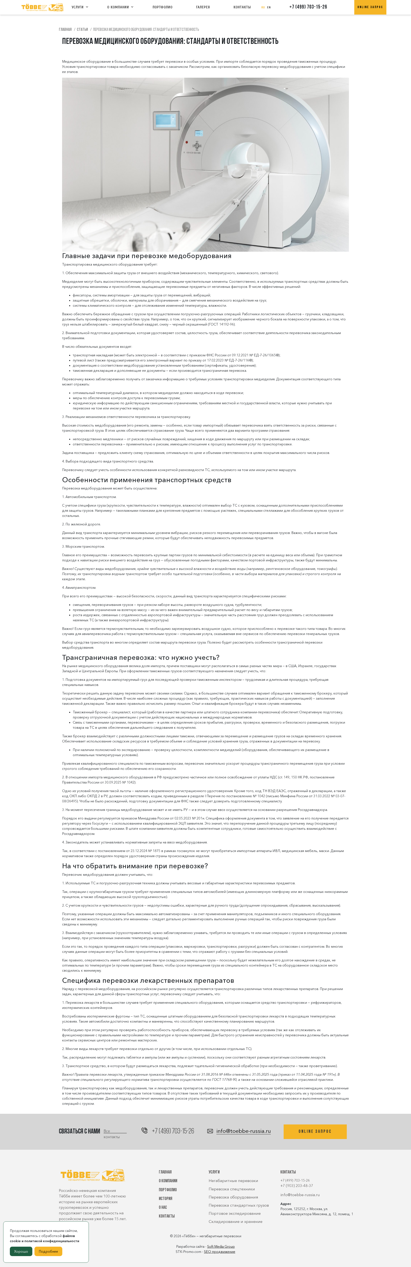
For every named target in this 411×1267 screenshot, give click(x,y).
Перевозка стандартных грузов (239, 1205)
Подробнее (48, 1251)
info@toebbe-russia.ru (243, 1131)
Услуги (78, 7)
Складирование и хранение (235, 1221)
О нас (163, 1207)
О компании (118, 7)
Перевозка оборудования (233, 1197)
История (165, 1199)
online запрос (370, 7)
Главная (165, 1172)
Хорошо (21, 1251)
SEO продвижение (219, 1251)
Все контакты (112, 1131)
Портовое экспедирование (235, 1213)
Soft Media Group (221, 1246)
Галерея (203, 7)
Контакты (242, 7)
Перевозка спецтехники (232, 1189)
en (269, 7)
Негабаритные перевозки (233, 1180)
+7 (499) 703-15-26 (308, 7)
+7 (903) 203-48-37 (296, 1185)
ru (263, 7)
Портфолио (163, 7)
